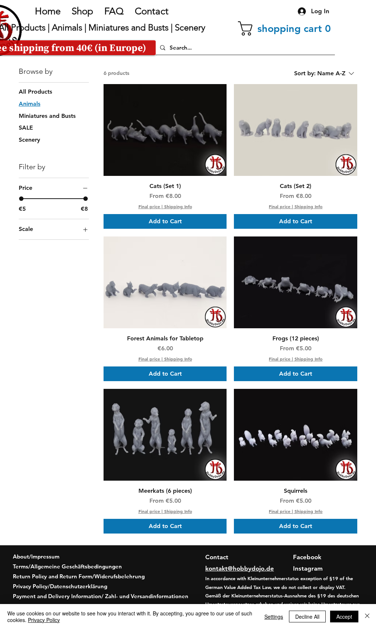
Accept (344, 616)
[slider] (21, 198)
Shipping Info (178, 206)
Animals (67, 27)
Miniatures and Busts (128, 27)
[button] (286, 28)
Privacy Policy (44, 619)
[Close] (367, 616)
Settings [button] (273, 616)
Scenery (190, 27)
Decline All (307, 616)
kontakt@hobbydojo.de (239, 568)
